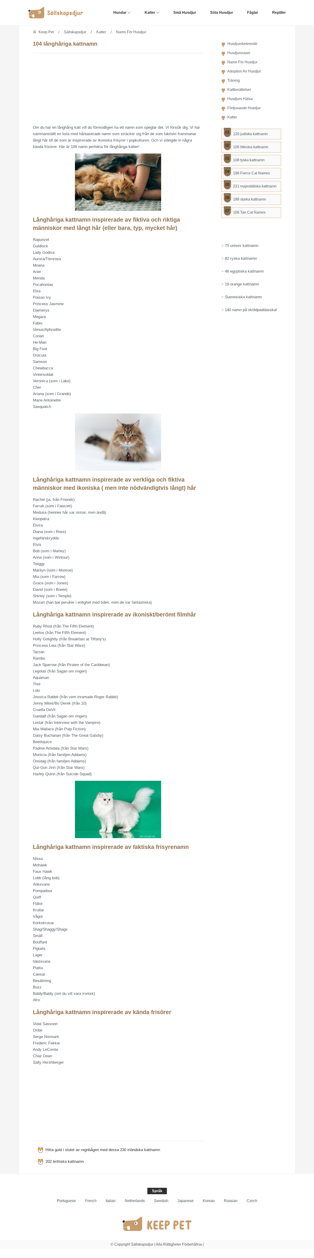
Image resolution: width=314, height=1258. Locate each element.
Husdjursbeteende (242, 44)
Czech (252, 1201)
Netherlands (135, 1201)
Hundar (119, 12)
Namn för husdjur (131, 32)
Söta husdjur (221, 12)
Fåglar (252, 12)
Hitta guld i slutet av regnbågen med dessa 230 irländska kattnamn (103, 1150)
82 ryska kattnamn (241, 258)
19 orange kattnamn (242, 284)
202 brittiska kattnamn (65, 1161)
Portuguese (66, 1201)
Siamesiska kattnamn (243, 297)
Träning (233, 80)
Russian (230, 1201)
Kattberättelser (239, 90)
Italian (111, 1201)
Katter (150, 12)
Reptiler (279, 12)
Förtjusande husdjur (244, 108)
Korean (209, 1201)
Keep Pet (46, 32)
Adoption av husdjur (244, 71)
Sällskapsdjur (75, 32)
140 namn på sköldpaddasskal (251, 310)
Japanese (185, 1201)
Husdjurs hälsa (240, 99)
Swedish (161, 1201)
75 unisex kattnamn (241, 245)
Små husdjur (184, 12)
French (91, 1201)
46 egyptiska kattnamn (244, 271)
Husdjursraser (238, 53)
